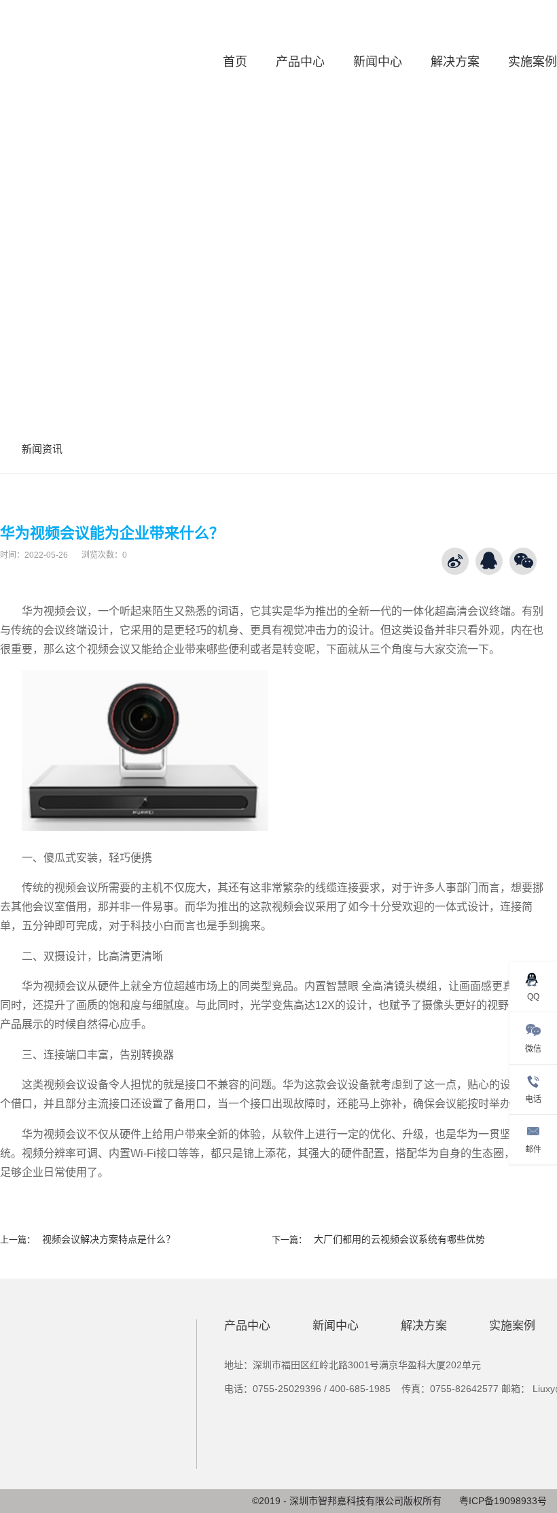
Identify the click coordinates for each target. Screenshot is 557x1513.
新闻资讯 (42, 449)
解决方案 (455, 62)
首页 (235, 62)
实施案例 (532, 62)
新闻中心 (377, 62)
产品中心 (300, 62)
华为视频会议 (54, 611)
